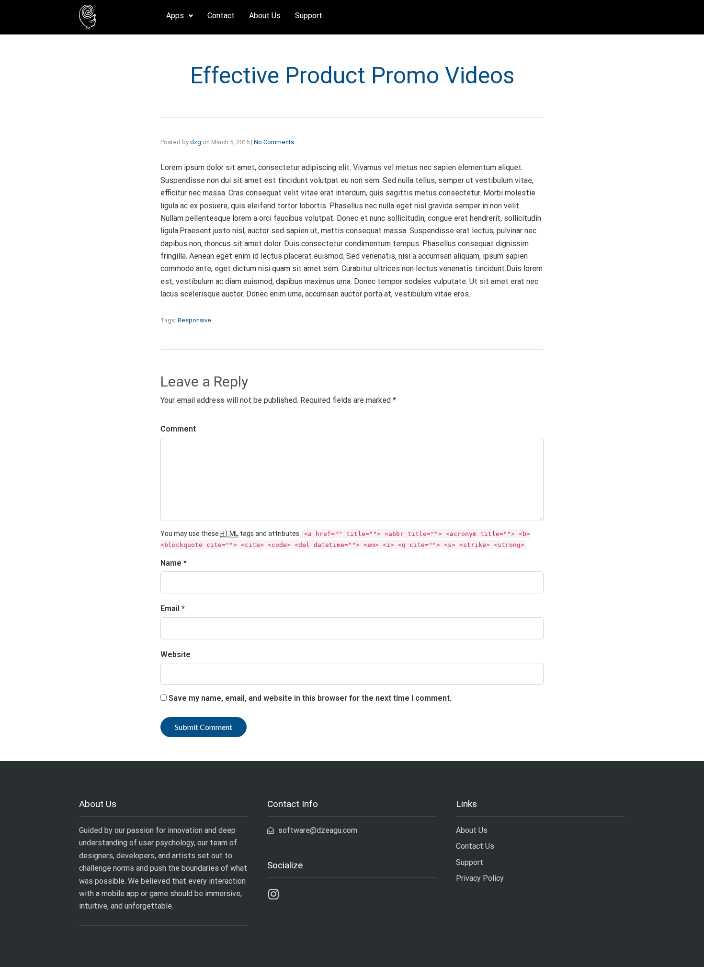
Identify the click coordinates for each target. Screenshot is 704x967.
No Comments (274, 142)
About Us (265, 15)
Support (308, 15)
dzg (195, 142)
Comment (178, 428)
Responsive (194, 320)
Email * (172, 608)
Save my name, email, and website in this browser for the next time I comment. (310, 698)
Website (175, 654)
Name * (173, 563)
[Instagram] (273, 894)
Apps (175, 15)
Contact (221, 15)
